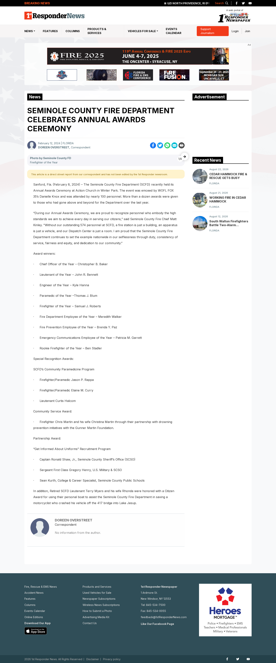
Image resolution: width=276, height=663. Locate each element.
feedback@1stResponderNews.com (164, 617)
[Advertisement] (220, 127)
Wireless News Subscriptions (101, 604)
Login (235, 31)
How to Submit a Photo (97, 610)
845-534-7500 (155, 604)
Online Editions (33, 617)
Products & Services (96, 31)
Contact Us (90, 623)
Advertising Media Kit (96, 617)
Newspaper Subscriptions (99, 598)
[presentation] (184, 156)
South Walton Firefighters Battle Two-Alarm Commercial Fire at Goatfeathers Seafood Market (228, 223)
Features (50, 31)
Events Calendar (173, 31)
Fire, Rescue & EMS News (40, 586)
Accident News (34, 592)
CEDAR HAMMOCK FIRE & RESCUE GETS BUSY (228, 176)
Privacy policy (112, 659)
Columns (73, 31)
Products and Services (97, 586)
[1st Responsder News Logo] (54, 16)
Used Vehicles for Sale (97, 592)
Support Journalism (207, 31)
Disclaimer (92, 659)
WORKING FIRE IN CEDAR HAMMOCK (227, 199)
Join (247, 31)
